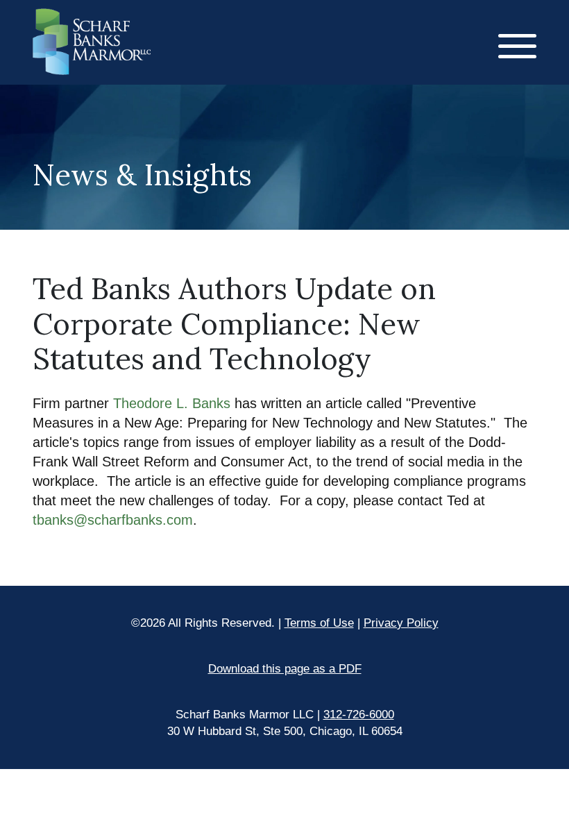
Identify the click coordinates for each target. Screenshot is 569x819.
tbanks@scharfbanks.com (113, 519)
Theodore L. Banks (174, 403)
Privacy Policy (401, 623)
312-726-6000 (358, 714)
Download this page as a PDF (285, 668)
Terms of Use (319, 623)
